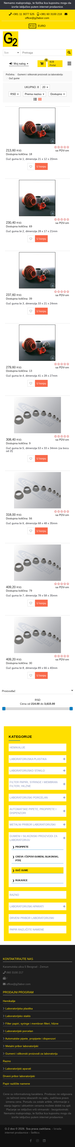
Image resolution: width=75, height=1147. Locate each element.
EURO (42, 25)
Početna (10, 74)
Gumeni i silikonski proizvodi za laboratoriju (40, 74)
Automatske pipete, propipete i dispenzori (33, 811)
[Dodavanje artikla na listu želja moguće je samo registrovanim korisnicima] (31, 166)
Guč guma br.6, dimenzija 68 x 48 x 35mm (32, 523)
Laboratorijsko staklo (27, 770)
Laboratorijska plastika (28, 759)
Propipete (21, 847)
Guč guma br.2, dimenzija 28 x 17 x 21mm (32, 231)
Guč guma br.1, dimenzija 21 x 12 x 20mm (32, 158)
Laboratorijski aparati (27, 906)
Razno (14, 894)
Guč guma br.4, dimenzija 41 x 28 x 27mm (32, 375)
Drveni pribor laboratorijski (32, 917)
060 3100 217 (14, 972)
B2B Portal (53, 63)
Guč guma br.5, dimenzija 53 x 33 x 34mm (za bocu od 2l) (37, 450)
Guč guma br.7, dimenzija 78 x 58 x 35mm (32, 595)
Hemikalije (17, 747)
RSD (32, 26)
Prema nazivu (33, 94)
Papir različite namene (27, 929)
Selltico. (35, 1132)
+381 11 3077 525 (23, 14)
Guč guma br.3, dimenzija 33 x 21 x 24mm (32, 303)
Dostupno (56, 94)
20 (44, 87)
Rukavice (21, 880)
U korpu (41, 166)
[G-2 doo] (10, 39)
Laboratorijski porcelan (29, 797)
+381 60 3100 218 (51, 14)
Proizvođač (8, 691)
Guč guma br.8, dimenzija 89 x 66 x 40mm (32, 667)
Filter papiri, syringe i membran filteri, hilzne (34, 784)
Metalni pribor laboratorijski (33, 824)
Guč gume (21, 870)
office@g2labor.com (37, 17)
